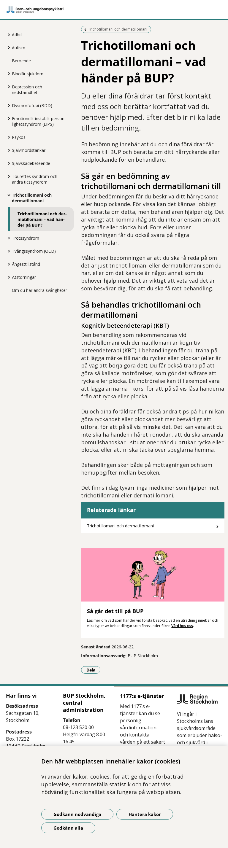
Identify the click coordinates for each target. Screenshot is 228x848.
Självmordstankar (28, 150)
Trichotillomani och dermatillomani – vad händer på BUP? (42, 219)
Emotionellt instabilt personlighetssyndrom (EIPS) (39, 121)
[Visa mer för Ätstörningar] (7, 277)
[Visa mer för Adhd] (7, 34)
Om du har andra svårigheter (39, 290)
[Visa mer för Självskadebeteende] (7, 163)
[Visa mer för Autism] (7, 47)
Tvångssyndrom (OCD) (34, 251)
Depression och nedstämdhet (27, 89)
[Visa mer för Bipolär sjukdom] (7, 73)
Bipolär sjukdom (27, 74)
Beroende (21, 60)
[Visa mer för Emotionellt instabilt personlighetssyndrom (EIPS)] (7, 118)
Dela (93, 670)
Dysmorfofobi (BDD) (32, 105)
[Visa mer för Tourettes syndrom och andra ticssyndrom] (7, 176)
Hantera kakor (145, 814)
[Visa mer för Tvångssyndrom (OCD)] (7, 250)
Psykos (19, 137)
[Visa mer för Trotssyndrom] (7, 237)
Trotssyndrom (25, 238)
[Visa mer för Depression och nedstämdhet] (7, 86)
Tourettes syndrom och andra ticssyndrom (34, 179)
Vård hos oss (182, 625)
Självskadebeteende (31, 163)
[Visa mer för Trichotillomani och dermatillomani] (7, 194)
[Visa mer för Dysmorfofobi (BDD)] (7, 105)
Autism (18, 47)
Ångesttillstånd (26, 264)
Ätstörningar (24, 277)
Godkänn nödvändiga (77, 814)
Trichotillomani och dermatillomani (32, 197)
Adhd (17, 34)
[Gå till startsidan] (114, 9)
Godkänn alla (68, 828)
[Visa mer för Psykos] (7, 137)
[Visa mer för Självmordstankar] (7, 150)
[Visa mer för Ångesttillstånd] (7, 264)
